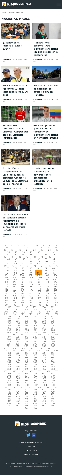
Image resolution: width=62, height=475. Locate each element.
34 (16, 254)
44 (35, 256)
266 (26, 332)
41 (12, 256)
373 (39, 371)
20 (19, 249)
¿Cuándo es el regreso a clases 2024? (12, 46)
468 (35, 407)
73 (35, 265)
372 (31, 371)
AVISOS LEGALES (31, 454)
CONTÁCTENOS (31, 450)
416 (39, 387)
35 (23, 254)
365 (26, 368)
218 (30, 313)
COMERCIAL (31, 446)
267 (35, 332)
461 (9, 405)
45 (42, 256)
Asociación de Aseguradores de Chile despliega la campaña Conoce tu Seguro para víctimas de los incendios (15, 176)
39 (53, 254)
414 (22, 387)
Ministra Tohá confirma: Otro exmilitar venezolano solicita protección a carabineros (45, 49)
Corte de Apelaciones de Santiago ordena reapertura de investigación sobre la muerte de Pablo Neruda (15, 222)
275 (48, 334)
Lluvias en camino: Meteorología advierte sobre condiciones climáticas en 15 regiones (44, 176)
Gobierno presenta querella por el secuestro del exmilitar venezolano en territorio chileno (45, 132)
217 (22, 313)
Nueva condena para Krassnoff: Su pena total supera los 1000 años (15, 90)
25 (57, 249)
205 (35, 309)
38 (46, 254)
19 (12, 249)
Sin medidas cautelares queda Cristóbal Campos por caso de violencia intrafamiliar (15, 132)
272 (22, 334)
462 (17, 405)
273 (31, 334)
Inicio (3, 13)
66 (38, 263)
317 (30, 350)
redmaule (7, 59)
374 (48, 371)
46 (50, 256)
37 (38, 254)
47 (57, 256)
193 (39, 304)
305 (44, 346)
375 (56, 371)
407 (18, 384)
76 (57, 265)
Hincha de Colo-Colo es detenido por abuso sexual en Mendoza (45, 90)
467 (26, 407)
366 (35, 368)
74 (42, 265)
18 (5, 249)
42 (20, 256)
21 (27, 249)
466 (53, 405)
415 (30, 387)
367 (44, 368)
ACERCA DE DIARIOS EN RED (31, 442)
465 (44, 405)
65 (31, 263)
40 (5, 256)
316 (22, 350)
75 (49, 265)
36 (31, 254)
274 (39, 334)
